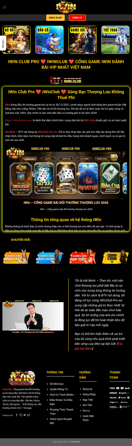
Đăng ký (77, 17)
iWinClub (7, 389)
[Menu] (4, 7)
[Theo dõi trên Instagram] (20, 415)
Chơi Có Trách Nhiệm (62, 394)
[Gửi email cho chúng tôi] (28, 415)
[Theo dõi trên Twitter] (24, 415)
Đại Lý (86, 410)
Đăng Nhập (89, 394)
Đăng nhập (55, 17)
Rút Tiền (87, 405)
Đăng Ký (87, 389)
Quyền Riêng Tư (59, 389)
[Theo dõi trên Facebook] (16, 415)
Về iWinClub (56, 383)
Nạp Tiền (88, 399)
